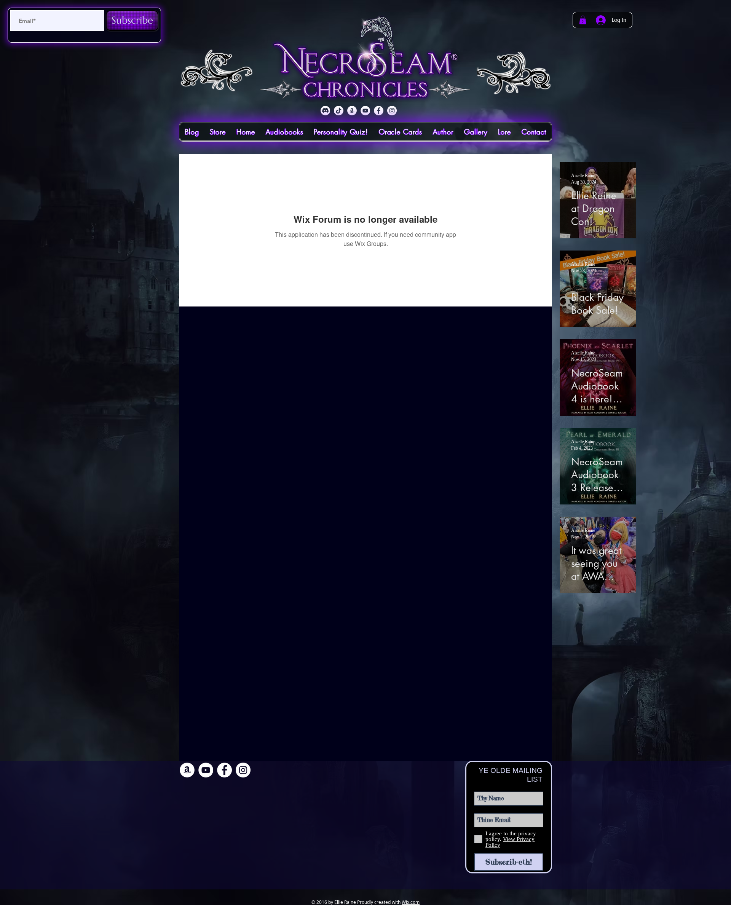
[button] (582, 20)
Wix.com (411, 902)
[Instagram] (392, 110)
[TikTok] (338, 110)
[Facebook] (378, 110)
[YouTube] (365, 110)
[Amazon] (352, 110)
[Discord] (325, 110)
